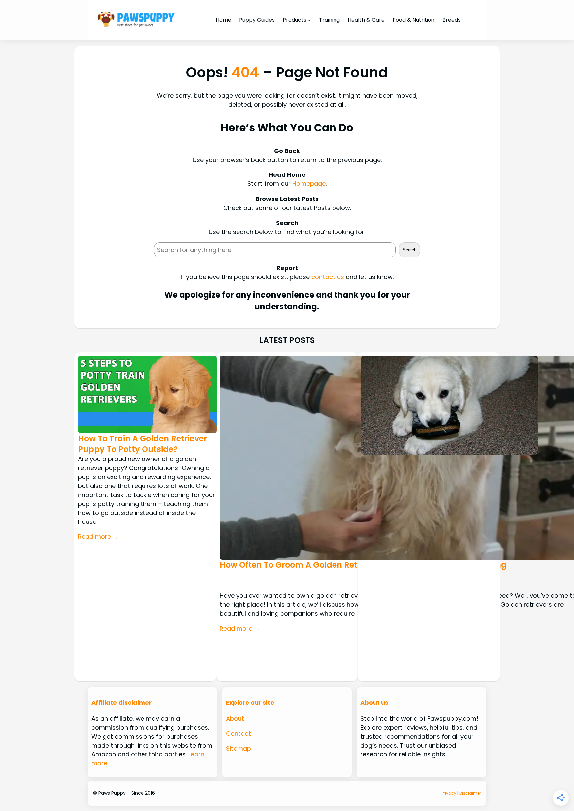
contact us (327, 277)
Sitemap (238, 748)
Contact (238, 733)
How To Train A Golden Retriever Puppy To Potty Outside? (142, 443)
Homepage (309, 183)
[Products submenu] (309, 20)
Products (294, 20)
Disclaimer (470, 793)
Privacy (449, 793)
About (235, 718)
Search (409, 249)
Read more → (98, 536)
